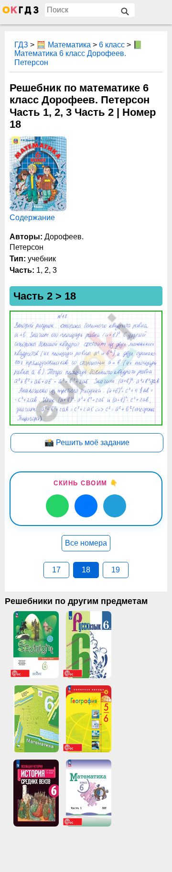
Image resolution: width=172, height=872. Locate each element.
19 (115, 570)
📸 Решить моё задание (86, 442)
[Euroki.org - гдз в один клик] (20, 12)
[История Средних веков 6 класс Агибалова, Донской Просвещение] (36, 793)
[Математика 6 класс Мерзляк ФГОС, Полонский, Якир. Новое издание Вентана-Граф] (36, 718)
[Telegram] (114, 505)
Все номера (86, 543)
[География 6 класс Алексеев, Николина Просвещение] (88, 718)
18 (86, 570)
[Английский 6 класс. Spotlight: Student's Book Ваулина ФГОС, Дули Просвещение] (36, 644)
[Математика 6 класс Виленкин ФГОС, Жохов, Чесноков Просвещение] (88, 793)
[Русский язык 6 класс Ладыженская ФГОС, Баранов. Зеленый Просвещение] (88, 644)
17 (56, 570)
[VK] (86, 505)
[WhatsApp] (57, 505)
